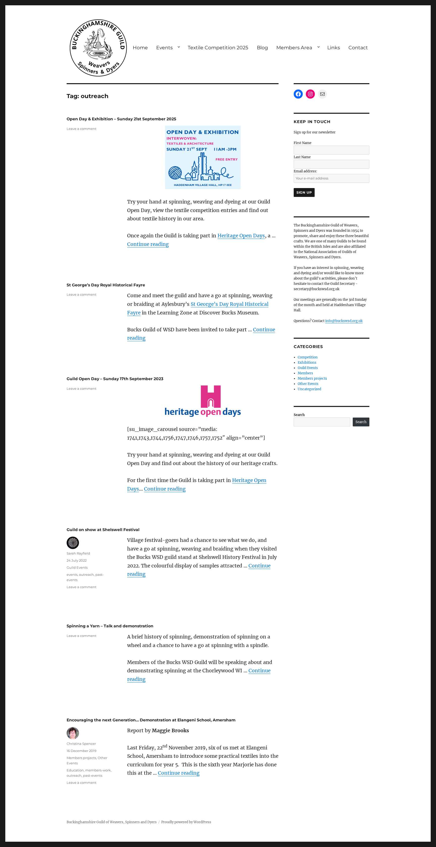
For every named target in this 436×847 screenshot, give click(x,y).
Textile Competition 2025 (218, 47)
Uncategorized (309, 389)
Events (164, 47)
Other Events (308, 384)
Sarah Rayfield (78, 553)
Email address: (305, 171)
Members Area (294, 47)
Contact (358, 47)
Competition (308, 357)
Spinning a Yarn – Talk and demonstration (110, 626)
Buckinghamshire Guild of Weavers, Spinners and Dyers (112, 822)
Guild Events (77, 567)
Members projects (81, 758)
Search (299, 415)
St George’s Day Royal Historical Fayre (106, 285)
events (72, 575)
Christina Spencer (81, 744)
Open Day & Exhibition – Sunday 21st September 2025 (121, 119)
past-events (92, 775)
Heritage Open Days (241, 236)
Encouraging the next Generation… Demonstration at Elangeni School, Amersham (151, 720)
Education (75, 770)
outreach (86, 575)
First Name (302, 143)
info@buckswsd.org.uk (344, 321)
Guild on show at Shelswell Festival (103, 529)
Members (305, 373)
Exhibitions (307, 362)
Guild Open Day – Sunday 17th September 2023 (115, 378)
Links (333, 47)
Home (140, 47)
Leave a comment (81, 129)
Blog (262, 47)
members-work (98, 770)
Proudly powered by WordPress (186, 822)
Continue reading (148, 244)
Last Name (302, 157)
